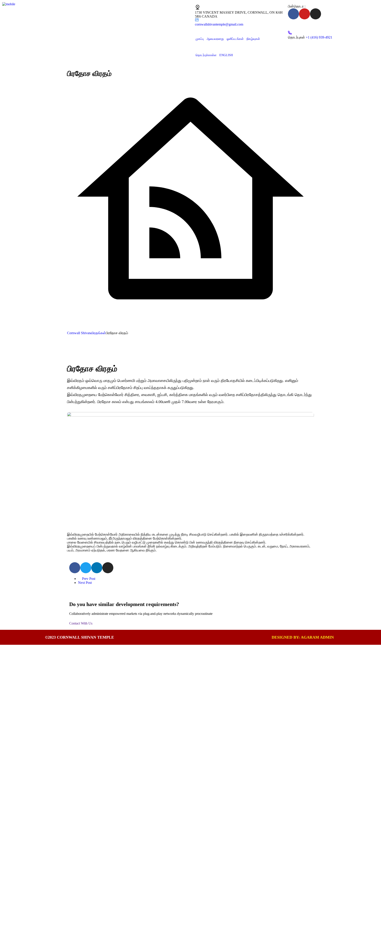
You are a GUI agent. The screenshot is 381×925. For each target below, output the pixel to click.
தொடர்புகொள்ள (206, 55)
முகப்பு (200, 39)
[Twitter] (85, 567)
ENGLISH (226, 55)
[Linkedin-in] (96, 567)
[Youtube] (304, 13)
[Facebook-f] (293, 13)
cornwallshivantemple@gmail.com (219, 24)
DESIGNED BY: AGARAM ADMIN (303, 637)
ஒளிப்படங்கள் (235, 39)
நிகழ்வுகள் (253, 39)
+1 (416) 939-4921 (319, 37)
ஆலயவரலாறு (215, 39)
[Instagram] (315, 13)
